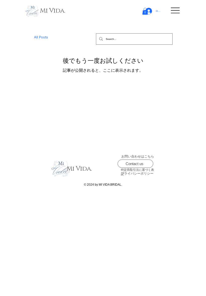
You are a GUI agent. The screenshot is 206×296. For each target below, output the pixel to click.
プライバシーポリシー (137, 173)
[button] (145, 11)
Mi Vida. (52, 11)
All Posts (41, 37)
